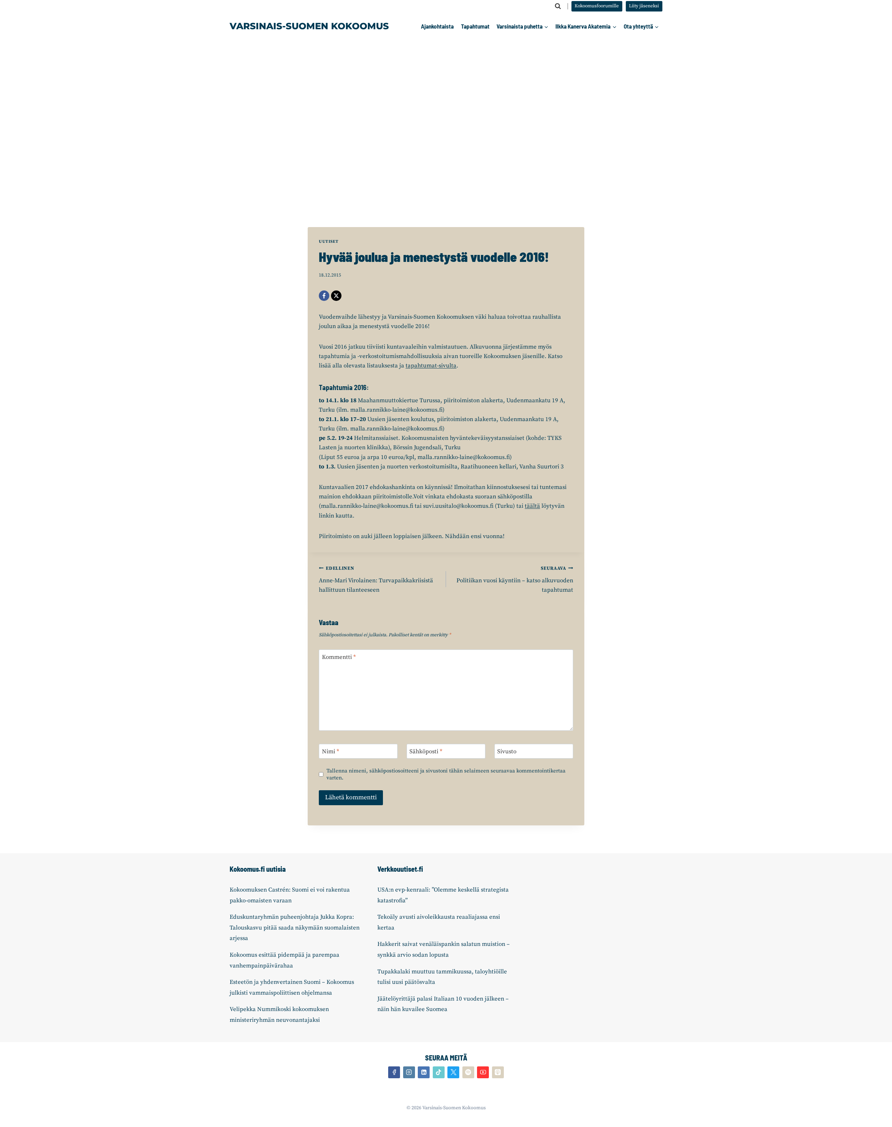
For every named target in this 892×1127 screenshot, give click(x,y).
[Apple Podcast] (498, 1072)
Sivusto (506, 751)
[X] (336, 295)
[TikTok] (439, 1072)
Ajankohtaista (437, 26)
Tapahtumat (475, 26)
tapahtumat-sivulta (431, 366)
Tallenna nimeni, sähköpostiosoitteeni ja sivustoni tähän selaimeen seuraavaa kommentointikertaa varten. (446, 774)
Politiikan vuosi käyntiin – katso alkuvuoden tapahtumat (514, 580)
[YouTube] (483, 1072)
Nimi (330, 751)
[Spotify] (468, 1072)
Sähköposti (425, 751)
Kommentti (339, 657)
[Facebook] (324, 295)
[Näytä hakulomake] (558, 6)
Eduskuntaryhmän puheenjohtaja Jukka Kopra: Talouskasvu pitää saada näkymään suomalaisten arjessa (295, 927)
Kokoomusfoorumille (597, 6)
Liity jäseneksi (644, 6)
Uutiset (328, 241)
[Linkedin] (424, 1072)
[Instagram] (409, 1072)
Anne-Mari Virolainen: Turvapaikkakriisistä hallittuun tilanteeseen (376, 580)
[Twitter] (453, 1072)
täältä (532, 506)
